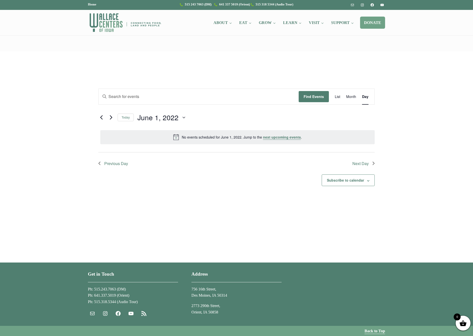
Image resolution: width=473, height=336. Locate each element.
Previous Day (116, 163)
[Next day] (111, 117)
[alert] (237, 137)
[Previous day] (101, 117)
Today (126, 117)
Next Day (360, 163)
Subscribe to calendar (345, 180)
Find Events (314, 96)
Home (92, 4)
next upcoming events (282, 137)
